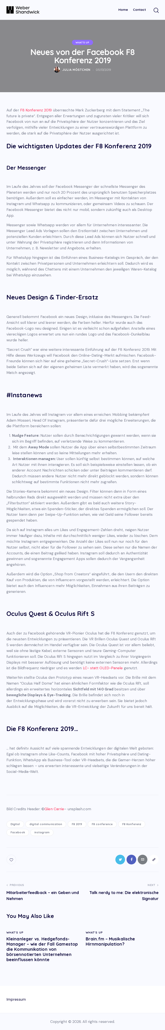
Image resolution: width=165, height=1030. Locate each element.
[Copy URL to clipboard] (154, 859)
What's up (82, 42)
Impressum (16, 999)
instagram (41, 832)
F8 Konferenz (131, 824)
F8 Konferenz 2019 (36, 110)
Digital (15, 824)
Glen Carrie (54, 809)
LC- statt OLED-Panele (103, 668)
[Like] (11, 859)
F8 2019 (77, 824)
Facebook (18, 832)
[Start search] (156, 10)
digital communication (45, 824)
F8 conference (102, 824)
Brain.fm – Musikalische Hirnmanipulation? (110, 941)
